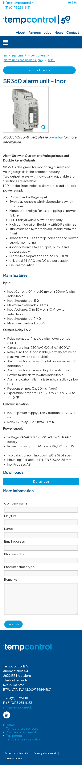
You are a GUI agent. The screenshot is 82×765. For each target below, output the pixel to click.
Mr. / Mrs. (10, 516)
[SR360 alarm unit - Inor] (26, 110)
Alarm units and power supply (23, 60)
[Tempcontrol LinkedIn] (6, 715)
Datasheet (41, 481)
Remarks (10, 579)
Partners (35, 32)
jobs (47, 32)
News (59, 32)
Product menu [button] (39, 70)
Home (10, 724)
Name (8, 529)
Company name (16, 503)
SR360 (51, 60)
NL (75, 2)
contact (72, 32)
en (69, 2)
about (20, 32)
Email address (14, 541)
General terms (13, 758)
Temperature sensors (22, 728)
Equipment (19, 55)
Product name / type (19, 567)
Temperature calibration (23, 739)
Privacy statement (44, 753)
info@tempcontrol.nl (18, 2)
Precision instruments (22, 732)
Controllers (38, 55)
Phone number (15, 554)
